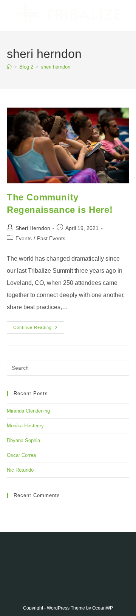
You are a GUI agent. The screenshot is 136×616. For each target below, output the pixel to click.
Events (23, 238)
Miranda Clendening (28, 411)
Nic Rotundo (20, 470)
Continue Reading (38, 329)
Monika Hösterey (25, 425)
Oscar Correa (21, 455)
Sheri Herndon (32, 228)
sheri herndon (55, 67)
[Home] (9, 67)
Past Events (51, 238)
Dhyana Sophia (23, 440)
